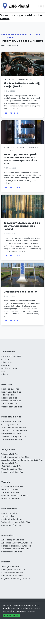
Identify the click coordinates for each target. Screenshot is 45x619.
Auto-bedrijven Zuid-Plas (12, 539)
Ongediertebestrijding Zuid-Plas (15, 578)
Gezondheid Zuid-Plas (11, 400)
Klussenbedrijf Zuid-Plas (12, 486)
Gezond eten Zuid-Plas (11, 406)
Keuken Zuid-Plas (9, 513)
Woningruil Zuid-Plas (10, 566)
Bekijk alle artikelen (8, 45)
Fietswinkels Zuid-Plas (11, 392)
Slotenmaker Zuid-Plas (11, 551)
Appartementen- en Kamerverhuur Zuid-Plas (22, 460)
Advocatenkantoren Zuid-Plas (15, 548)
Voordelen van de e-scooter (20, 291)
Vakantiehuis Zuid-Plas (11, 469)
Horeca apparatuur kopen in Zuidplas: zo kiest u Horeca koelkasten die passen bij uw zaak (20, 159)
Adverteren (6, 362)
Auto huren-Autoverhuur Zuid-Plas (17, 543)
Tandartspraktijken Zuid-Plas (14, 430)
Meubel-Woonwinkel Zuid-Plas (15, 457)
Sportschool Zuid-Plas (11, 525)
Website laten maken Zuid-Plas (15, 522)
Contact (5, 359)
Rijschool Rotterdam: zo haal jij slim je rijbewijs (22, 85)
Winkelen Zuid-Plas (9, 454)
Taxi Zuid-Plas (7, 395)
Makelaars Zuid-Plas (10, 498)
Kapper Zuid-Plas (9, 398)
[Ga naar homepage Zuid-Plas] (15, 6)
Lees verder (11, 113)
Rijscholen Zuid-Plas (10, 389)
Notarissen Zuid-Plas (10, 489)
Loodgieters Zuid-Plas (11, 433)
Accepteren (11, 615)
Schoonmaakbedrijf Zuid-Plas (14, 495)
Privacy (4, 374)
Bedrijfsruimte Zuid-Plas (12, 575)
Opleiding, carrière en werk (19, 79)
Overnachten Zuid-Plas (11, 466)
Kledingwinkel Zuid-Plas (11, 519)
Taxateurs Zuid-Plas (10, 492)
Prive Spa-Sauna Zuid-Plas (13, 569)
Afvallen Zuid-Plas (9, 403)
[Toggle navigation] (41, 6)
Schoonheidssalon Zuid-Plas (14, 427)
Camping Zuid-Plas (9, 463)
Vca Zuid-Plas (7, 516)
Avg (3, 371)
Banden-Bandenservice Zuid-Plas (16, 546)
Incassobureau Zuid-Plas (12, 572)
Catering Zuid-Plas (9, 424)
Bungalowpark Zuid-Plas (12, 472)
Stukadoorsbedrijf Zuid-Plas (13, 436)
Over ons (5, 365)
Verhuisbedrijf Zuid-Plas (12, 439)
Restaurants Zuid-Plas (11, 421)
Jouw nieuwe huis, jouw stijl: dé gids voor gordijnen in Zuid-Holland (22, 226)
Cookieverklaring (9, 368)
